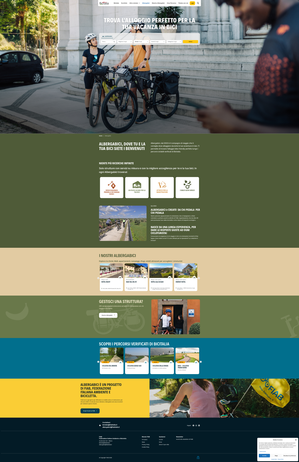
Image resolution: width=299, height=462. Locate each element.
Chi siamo (144, 439)
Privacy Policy (281, 459)
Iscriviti (161, 439)
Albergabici (146, 3)
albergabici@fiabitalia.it (111, 427)
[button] (296, 440)
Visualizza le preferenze (289, 455)
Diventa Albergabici (158, 3)
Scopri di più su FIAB (89, 411)
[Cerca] (198, 3)
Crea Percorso (171, 3)
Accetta (264, 455)
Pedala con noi (183, 3)
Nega (276, 455)
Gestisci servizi (263, 451)
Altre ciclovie (133, 3)
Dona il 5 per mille (164, 444)
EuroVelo (124, 3)
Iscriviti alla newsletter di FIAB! (184, 439)
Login (192, 3)
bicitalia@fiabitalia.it (110, 425)
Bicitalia (116, 3)
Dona (160, 442)
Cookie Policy (274, 459)
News (143, 442)
